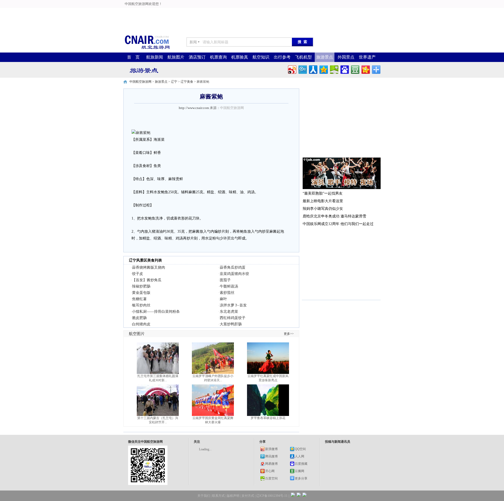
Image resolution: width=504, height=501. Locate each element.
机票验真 (239, 57)
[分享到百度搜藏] (344, 69)
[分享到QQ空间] (323, 69)
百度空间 (271, 478)
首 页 (133, 57)
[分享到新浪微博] (292, 69)
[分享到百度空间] (334, 69)
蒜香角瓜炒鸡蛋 (232, 267)
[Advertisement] (129, 12)
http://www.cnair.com (194, 108)
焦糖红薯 (139, 299)
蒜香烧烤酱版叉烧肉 (148, 267)
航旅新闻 (154, 57)
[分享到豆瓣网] (355, 69)
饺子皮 (137, 274)
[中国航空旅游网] (147, 49)
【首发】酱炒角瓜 (146, 280)
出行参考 (282, 57)
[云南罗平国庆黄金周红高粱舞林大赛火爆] (213, 415)
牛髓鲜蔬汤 (229, 286)
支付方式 (248, 496)
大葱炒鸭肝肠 (231, 324)
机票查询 (218, 57)
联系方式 (218, 496)
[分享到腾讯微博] (302, 69)
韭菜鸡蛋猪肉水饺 (234, 274)
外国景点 (346, 57)
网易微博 (271, 464)
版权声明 (233, 496)
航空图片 (137, 334)
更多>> (289, 334)
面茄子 (225, 280)
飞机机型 (303, 57)
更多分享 (301, 478)
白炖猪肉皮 (141, 324)
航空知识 (261, 57)
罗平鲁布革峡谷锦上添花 (268, 418)
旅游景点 (324, 57)
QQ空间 (300, 449)
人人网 (299, 456)
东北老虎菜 (229, 312)
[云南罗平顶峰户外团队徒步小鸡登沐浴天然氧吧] (213, 373)
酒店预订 (197, 57)
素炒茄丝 (227, 293)
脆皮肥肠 (139, 318)
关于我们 (203, 496)
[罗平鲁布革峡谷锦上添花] (268, 415)
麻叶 (223, 299)
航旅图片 (175, 57)
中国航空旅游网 (140, 82)
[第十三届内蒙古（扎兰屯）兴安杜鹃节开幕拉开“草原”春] (158, 415)
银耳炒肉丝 (141, 305)
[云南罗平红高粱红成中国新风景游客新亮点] (268, 373)
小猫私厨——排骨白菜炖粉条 (156, 312)
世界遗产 (367, 57)
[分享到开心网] (365, 69)
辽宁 (174, 82)
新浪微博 (271, 449)
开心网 (270, 471)
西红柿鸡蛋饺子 (232, 318)
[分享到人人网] (313, 69)
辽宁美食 (187, 82)
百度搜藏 (301, 464)
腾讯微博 (271, 456)
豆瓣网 (299, 471)
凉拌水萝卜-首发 (233, 305)
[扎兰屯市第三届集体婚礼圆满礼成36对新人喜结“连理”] (158, 373)
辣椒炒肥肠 (141, 286)
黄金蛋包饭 (141, 293)
